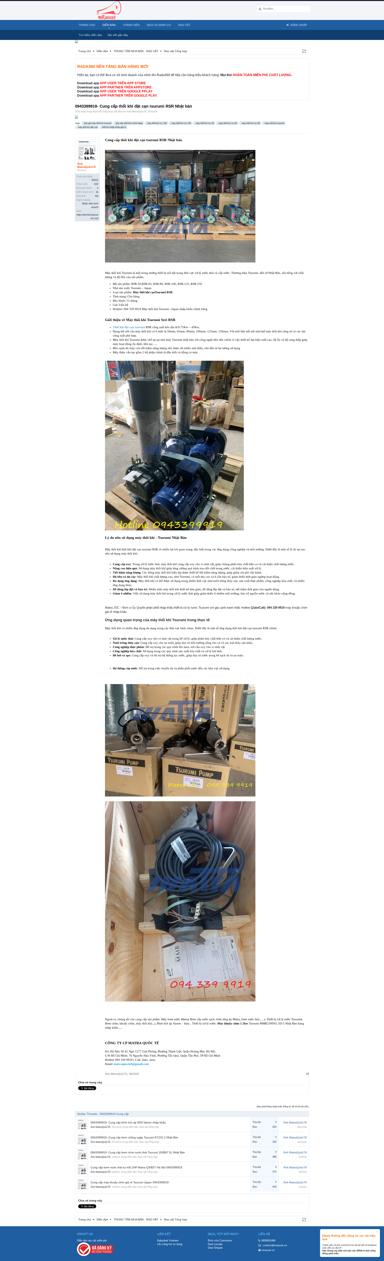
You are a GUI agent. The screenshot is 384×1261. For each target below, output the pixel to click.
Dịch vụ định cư (159, 25)
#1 (307, 1073)
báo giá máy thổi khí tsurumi (97, 123)
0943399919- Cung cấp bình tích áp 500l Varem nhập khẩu (128, 1122)
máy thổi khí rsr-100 (157, 123)
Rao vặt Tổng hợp (103, 111)
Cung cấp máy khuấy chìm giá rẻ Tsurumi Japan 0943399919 (130, 1182)
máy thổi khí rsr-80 (251, 123)
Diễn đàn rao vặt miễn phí (92, 1240)
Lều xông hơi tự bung (169, 1244)
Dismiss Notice (377, 1231)
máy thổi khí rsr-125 (181, 123)
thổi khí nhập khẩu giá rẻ (114, 127)
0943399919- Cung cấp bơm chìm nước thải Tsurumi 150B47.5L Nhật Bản (138, 1152)
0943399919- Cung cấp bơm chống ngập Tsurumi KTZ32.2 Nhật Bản (134, 1137)
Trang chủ (87, 25)
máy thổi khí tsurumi (274, 123)
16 (97, 192)
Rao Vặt (184, 25)
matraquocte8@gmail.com (131, 1064)
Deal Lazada (215, 1244)
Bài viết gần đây (118, 35)
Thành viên (131, 25)
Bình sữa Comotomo (220, 1240)
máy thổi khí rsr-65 (228, 123)
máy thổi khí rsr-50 (205, 123)
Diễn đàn (109, 25)
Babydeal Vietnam (167, 1240)
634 (96, 184)
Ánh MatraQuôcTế (137, 111)
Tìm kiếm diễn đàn (90, 35)
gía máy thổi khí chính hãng (129, 123)
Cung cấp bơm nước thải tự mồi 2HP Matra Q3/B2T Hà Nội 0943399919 (136, 1167)
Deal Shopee (215, 1247)
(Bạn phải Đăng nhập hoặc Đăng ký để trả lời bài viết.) (283, 1106)
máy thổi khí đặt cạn (88, 127)
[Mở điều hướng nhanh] (304, 51)
